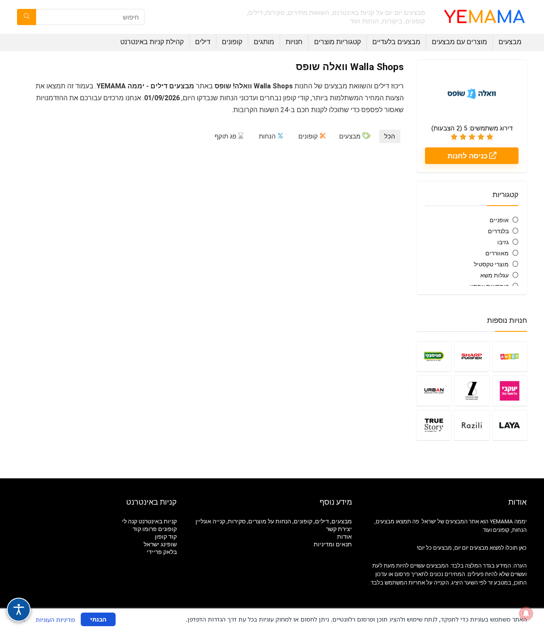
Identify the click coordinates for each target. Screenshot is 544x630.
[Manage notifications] (526, 613)
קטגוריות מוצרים (337, 42)
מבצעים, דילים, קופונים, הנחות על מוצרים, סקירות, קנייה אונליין (274, 521)
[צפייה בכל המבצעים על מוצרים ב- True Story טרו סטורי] (433, 425)
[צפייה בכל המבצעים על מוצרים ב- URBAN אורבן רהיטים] (433, 391)
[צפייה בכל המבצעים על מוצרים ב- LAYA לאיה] (510, 425)
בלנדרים (498, 231)
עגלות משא (494, 275)
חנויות (294, 42)
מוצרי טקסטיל (491, 264)
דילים (202, 42)
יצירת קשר (339, 528)
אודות (344, 536)
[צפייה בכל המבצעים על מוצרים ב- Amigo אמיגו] (510, 356)
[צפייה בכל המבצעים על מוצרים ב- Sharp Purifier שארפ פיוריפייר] (471, 356)
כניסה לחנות (468, 156)
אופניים (499, 220)
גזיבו (503, 242)
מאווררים (497, 253)
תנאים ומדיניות (333, 544)
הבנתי (98, 619)
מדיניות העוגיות (55, 620)
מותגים (264, 42)
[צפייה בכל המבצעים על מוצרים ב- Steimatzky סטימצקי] (433, 356)
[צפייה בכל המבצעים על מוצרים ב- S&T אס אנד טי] (471, 391)
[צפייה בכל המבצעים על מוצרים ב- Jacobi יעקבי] (510, 391)
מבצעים (510, 42)
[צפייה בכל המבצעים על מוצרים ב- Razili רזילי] (471, 425)
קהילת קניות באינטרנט (152, 42)
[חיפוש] (26, 17)
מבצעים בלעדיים (396, 42)
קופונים (232, 42)
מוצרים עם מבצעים (459, 42)
